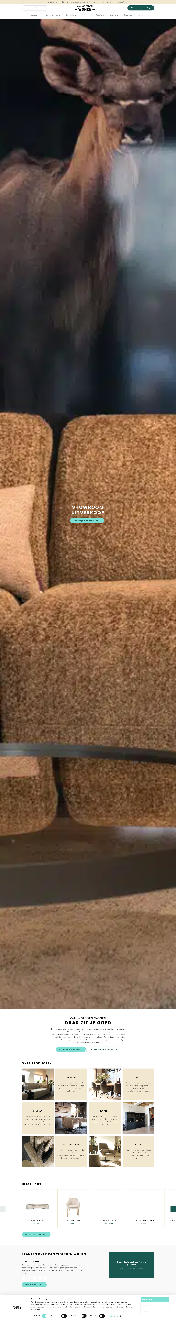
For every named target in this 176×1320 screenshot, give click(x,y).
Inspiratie (114, 15)
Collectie (70, 15)
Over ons (128, 15)
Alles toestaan (147, 1300)
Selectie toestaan (148, 1306)
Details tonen (113, 1316)
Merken (85, 15)
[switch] (64, 1316)
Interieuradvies (51, 15)
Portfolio (100, 15)
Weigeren (145, 1311)
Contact (142, 15)
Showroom (34, 15)
